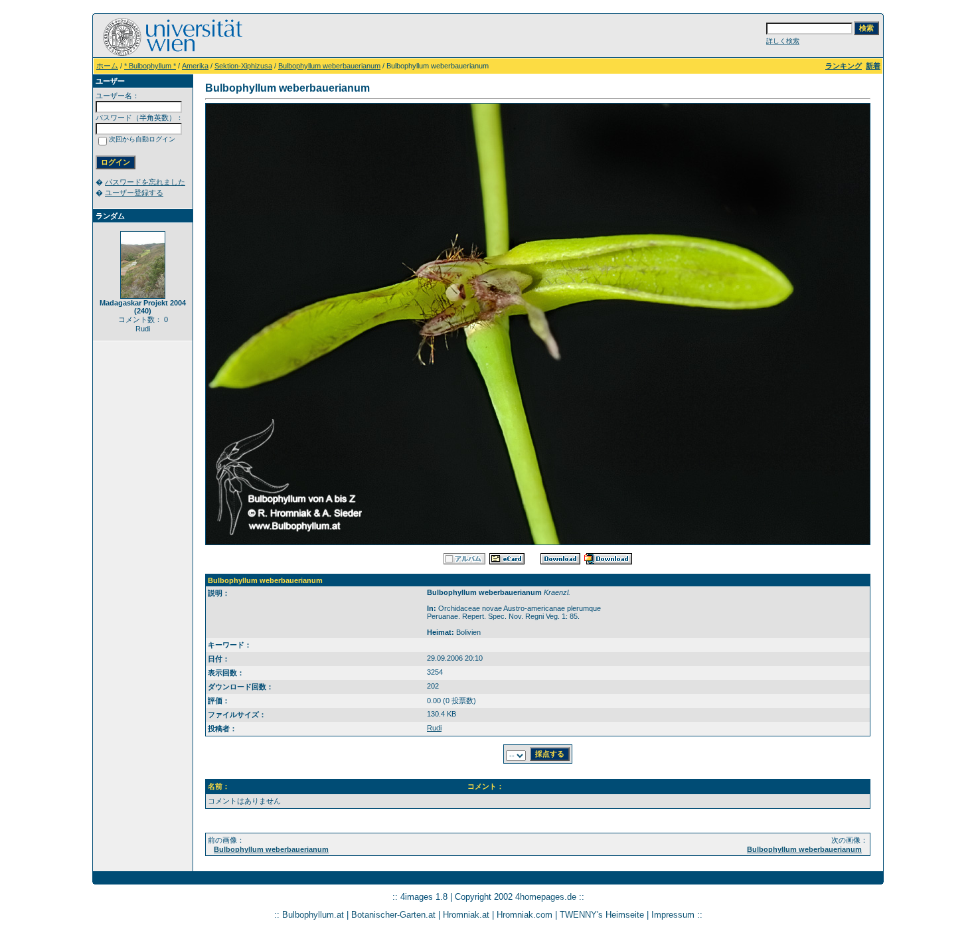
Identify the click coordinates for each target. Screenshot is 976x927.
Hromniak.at (466, 915)
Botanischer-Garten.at (393, 915)
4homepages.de (545, 897)
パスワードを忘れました (145, 182)
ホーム (107, 66)
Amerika (195, 66)
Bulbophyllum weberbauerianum (329, 66)
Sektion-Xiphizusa (243, 66)
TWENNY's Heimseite (602, 915)
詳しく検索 (782, 40)
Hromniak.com (524, 915)
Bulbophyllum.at (313, 915)
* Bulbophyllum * (150, 66)
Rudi (434, 728)
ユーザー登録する (134, 193)
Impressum (672, 915)
